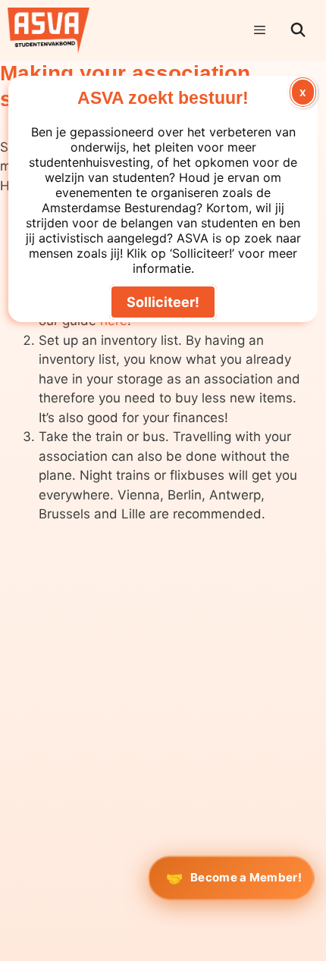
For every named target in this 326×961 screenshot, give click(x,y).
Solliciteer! (163, 302)
